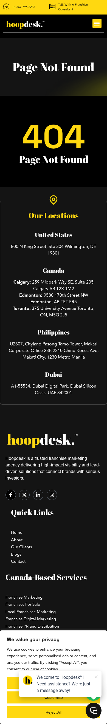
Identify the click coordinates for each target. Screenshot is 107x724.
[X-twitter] (24, 495)
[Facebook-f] (10, 495)
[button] (97, 23)
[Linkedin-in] (38, 495)
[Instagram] (52, 495)
